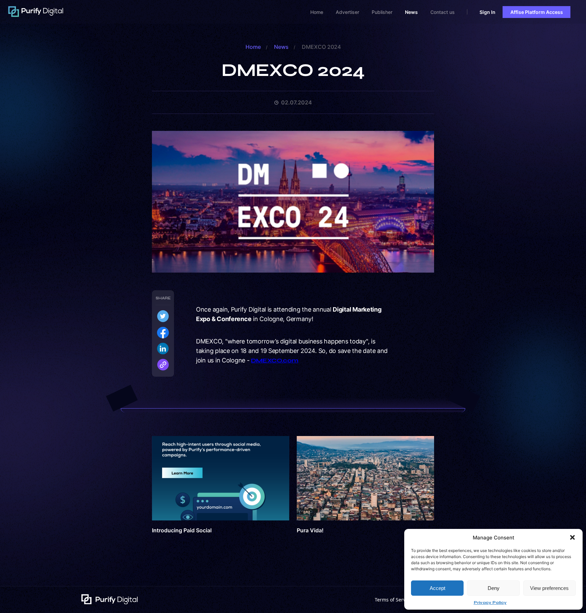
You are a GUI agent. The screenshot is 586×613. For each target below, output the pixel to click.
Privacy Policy (490, 602)
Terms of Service (393, 599)
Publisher (382, 12)
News (411, 12)
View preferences (549, 588)
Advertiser (347, 12)
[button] (572, 537)
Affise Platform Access (536, 12)
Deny (494, 588)
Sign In (487, 12)
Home (316, 12)
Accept (437, 588)
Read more (220, 485)
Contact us (442, 12)
